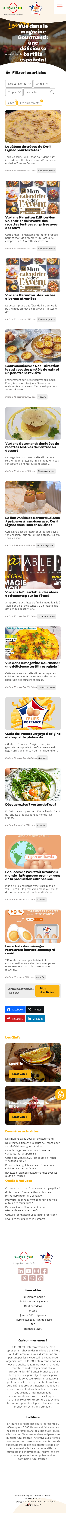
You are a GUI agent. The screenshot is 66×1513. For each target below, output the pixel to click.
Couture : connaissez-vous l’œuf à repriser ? (31, 1214)
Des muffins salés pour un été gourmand (29, 1138)
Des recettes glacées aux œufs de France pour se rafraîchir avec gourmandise (32, 1144)
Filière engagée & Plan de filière (33, 1319)
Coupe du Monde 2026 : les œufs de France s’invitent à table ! (30, 1159)
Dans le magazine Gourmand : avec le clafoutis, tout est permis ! (27, 1152)
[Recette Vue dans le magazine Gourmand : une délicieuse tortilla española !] (33, 643)
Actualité (42, 396)
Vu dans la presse (46, 170)
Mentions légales (24, 1495)
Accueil (9, 54)
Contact (37, 1498)
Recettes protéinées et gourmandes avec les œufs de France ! (31, 1174)
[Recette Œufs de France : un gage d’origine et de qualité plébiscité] (33, 713)
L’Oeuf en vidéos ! (33, 1306)
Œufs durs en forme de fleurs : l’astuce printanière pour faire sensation (28, 1194)
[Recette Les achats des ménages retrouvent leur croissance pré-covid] (33, 926)
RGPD (38, 1495)
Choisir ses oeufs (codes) (33, 1301)
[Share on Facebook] (8, 139)
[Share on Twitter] (15, 139)
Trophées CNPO (33, 1328)
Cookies (46, 1495)
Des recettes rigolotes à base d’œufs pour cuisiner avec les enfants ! (29, 1167)
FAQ (33, 1324)
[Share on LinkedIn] (23, 139)
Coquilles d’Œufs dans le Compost (25, 1219)
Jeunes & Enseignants (33, 1315)
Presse (33, 1310)
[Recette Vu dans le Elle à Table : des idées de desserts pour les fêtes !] (33, 572)
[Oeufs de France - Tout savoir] (35, 9)
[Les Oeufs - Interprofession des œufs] (13, 9)
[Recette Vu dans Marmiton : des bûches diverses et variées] (33, 275)
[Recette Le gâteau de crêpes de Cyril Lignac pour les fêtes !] (33, 126)
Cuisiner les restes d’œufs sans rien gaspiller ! (32, 1188)
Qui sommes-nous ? (33, 1297)
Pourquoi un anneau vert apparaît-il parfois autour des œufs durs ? (31, 1201)
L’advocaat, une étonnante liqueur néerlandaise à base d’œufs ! (25, 1209)
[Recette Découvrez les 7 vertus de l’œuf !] (33, 784)
